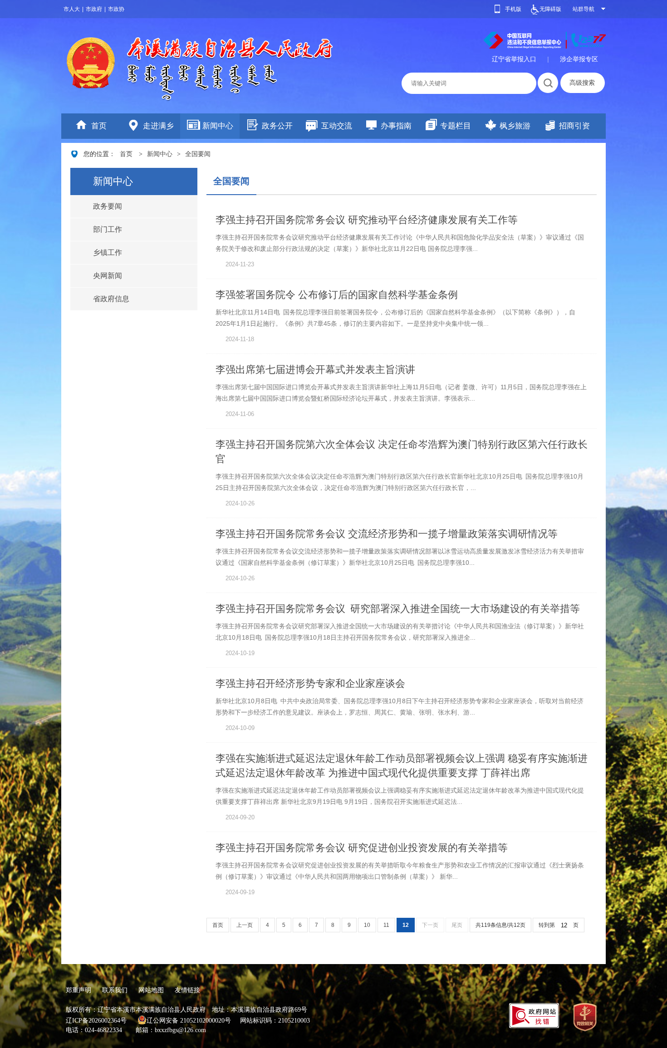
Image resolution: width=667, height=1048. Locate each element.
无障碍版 (550, 9)
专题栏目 (455, 126)
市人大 (72, 9)
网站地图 (151, 990)
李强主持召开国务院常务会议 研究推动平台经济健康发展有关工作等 (367, 219)
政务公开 (277, 126)
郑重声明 (78, 990)
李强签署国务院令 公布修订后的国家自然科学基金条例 (337, 294)
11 (386, 925)
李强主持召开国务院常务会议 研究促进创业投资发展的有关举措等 (362, 847)
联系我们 (115, 990)
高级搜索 (582, 82)
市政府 (94, 9)
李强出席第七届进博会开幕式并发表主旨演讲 (315, 369)
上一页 (244, 925)
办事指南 (396, 126)
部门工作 (107, 229)
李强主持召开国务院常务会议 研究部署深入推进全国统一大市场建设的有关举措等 (398, 608)
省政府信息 (111, 299)
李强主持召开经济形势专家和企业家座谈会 (310, 683)
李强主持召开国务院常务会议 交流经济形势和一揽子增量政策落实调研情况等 (387, 533)
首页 (99, 126)
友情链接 (187, 990)
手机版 (513, 9)
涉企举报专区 (579, 59)
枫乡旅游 (515, 126)
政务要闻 (107, 206)
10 (367, 925)
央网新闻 (107, 275)
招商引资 (574, 126)
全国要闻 (198, 154)
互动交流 (336, 126)
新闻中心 (217, 126)
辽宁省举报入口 (514, 59)
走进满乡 (158, 126)
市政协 (116, 9)
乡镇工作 (107, 252)
